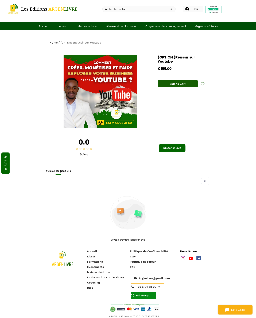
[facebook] (198, 258)
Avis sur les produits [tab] (58, 171)
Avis (5, 163)
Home (54, 42)
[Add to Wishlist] (202, 83)
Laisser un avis (172, 148)
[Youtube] (191, 258)
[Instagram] (183, 258)
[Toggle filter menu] (205, 181)
